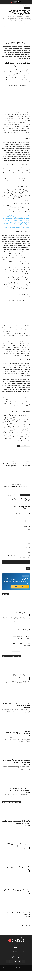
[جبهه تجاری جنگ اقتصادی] (16, 604)
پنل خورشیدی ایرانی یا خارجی (23, 926)
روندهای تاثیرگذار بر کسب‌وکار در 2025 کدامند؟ (21, 500)
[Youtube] (7, 961)
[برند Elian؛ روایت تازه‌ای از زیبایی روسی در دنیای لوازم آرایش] (16, 695)
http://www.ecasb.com (16, 484)
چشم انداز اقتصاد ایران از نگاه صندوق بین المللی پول (22, 507)
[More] (14, 454)
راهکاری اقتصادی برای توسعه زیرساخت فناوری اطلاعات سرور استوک (21, 637)
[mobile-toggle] (24, 2)
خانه (29, 5)
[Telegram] (15, 961)
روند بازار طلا (27, 928)
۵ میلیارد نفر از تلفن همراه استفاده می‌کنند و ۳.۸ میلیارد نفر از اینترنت (9, 465)
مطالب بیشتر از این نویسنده (12, 495)
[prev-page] (29, 521)
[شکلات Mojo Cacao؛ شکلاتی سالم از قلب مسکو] (16, 904)
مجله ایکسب (16, 482)
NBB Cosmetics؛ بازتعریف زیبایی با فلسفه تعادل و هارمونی (18, 733)
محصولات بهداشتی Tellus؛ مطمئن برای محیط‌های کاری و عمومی (16, 761)
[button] (30, 2)
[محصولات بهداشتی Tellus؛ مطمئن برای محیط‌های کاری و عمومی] (16, 751)
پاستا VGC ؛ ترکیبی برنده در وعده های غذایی (17, 891)
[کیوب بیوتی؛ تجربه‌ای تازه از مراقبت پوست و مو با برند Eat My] (16, 666)
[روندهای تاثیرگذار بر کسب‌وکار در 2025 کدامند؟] (26, 500)
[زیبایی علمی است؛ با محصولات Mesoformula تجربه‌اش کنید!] (16, 780)
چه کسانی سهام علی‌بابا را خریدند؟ (22, 622)
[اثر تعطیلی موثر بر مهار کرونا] (26, 515)
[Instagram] (19, 961)
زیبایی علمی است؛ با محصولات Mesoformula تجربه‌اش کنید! (19, 789)
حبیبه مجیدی (26, 615)
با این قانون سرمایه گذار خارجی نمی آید (24, 464)
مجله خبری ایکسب (25, 678)
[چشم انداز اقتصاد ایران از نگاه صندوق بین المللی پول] (26, 508)
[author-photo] (16, 480)
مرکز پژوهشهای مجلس (25, 445)
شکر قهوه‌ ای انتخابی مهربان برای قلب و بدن (16, 868)
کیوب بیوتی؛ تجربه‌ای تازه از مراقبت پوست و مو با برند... (17, 676)
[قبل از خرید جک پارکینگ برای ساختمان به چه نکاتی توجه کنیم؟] (5, 645)
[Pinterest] (21, 454)
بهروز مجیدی (26, 764)
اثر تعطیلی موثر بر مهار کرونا (22, 513)
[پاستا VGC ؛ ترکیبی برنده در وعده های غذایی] (16, 881)
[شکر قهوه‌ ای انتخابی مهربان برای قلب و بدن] (16, 858)
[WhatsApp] (18, 454)
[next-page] (26, 521)
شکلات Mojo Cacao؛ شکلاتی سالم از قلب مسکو (17, 914)
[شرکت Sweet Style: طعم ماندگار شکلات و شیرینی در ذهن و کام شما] (16, 812)
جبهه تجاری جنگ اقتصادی (21, 613)
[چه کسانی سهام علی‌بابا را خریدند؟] (5, 624)
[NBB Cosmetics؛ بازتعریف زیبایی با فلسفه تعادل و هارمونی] (16, 723)
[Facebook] (28, 454)
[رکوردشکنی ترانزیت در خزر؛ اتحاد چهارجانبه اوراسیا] (5, 631)
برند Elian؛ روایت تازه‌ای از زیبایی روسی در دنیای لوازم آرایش (16, 704)
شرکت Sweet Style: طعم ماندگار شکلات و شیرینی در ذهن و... (16, 822)
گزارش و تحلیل (24, 5)
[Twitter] (25, 454)
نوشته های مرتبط (25, 495)
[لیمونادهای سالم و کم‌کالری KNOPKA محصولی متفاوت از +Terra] (16, 835)
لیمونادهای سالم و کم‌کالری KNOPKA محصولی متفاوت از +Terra (17, 845)
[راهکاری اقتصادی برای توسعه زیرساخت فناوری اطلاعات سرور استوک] (5, 638)
